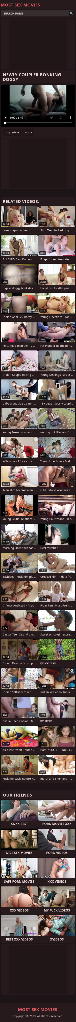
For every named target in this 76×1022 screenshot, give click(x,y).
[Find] (71, 13)
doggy (28, 132)
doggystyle (12, 132)
